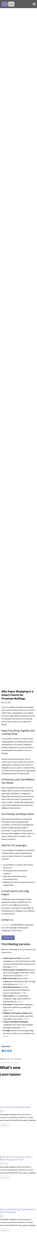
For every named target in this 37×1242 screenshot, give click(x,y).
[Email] (11, 1051)
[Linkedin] (3, 1051)
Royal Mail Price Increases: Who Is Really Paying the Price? (16, 1158)
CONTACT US (8, 938)
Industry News (3, 1163)
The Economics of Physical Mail (15, 1107)
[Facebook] (8, 1051)
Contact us (5, 925)
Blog (1, 1111)
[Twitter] (5, 1051)
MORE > (15, 967)
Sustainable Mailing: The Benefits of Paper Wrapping (18, 1211)
